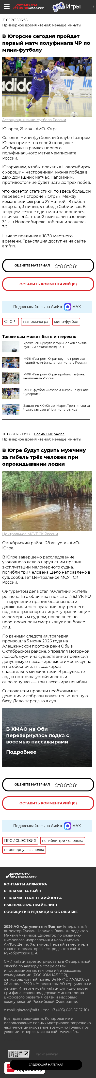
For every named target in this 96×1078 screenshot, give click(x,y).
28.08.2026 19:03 (16, 434)
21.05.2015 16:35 (15, 20)
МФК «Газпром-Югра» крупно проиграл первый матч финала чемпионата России (55, 360)
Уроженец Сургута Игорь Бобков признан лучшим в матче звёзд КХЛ (56, 345)
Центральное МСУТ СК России (30, 534)
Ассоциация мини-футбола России (34, 120)
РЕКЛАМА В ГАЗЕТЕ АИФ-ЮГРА (33, 898)
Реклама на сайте (23, 891)
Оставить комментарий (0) (48, 284)
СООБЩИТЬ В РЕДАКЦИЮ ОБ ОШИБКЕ (41, 912)
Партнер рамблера (46, 1054)
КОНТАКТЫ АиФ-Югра (25, 884)
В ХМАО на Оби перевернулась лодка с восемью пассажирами (37, 735)
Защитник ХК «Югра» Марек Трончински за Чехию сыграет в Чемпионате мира (56, 407)
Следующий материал (46, 1064)
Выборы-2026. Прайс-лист (31, 905)
